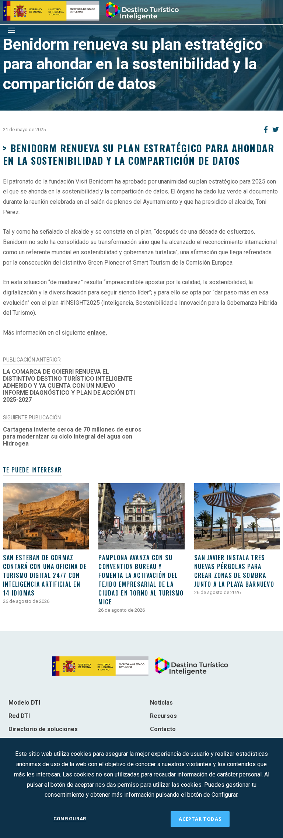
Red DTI (19, 715)
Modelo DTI (24, 702)
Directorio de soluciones (43, 729)
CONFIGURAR (69, 818)
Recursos (163, 715)
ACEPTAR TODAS (200, 819)
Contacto (163, 729)
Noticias (161, 702)
